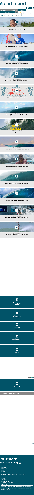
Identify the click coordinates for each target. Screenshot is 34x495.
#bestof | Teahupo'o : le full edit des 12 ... (17, 114)
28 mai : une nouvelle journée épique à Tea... (17, 80)
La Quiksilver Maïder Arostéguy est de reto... (17, 97)
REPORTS (3, 467)
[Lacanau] (21, 15)
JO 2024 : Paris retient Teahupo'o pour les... (17, 200)
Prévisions (4, 468)
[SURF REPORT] (8, 460)
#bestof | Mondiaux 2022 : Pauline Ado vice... (17, 46)
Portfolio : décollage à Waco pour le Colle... (17, 217)
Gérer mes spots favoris (11, 393)
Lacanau (7, 12)
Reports (17, 328)
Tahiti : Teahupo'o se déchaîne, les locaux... (17, 183)
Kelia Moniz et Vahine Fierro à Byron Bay (17, 234)
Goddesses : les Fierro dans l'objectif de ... (17, 149)
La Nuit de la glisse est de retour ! (17, 132)
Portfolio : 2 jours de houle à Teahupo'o (17, 63)
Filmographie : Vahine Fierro (17, 29)
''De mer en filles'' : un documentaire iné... (17, 166)
